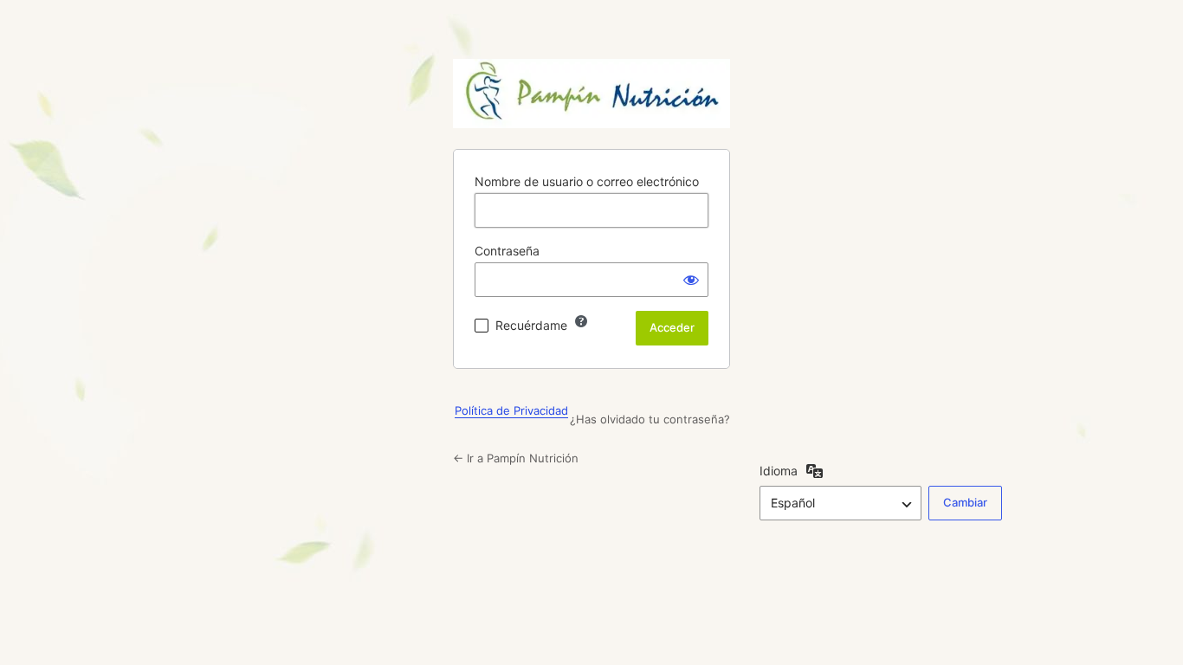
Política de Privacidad (511, 410)
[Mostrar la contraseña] (691, 279)
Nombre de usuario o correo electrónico (587, 181)
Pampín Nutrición (591, 93)
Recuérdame (531, 325)
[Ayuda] (581, 321)
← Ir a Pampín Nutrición (516, 458)
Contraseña (507, 250)
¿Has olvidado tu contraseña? (650, 419)
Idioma (779, 470)
